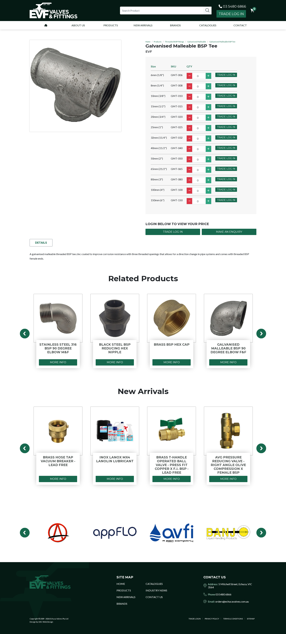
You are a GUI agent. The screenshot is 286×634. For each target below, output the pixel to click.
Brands (122, 603)
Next (261, 334)
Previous (25, 334)
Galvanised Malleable (196, 42)
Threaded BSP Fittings (174, 42)
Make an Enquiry (229, 231)
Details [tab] (41, 242)
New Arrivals (126, 597)
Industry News (156, 590)
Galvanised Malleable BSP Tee (222, 42)
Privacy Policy (212, 619)
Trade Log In (231, 14)
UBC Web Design (45, 622)
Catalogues (154, 583)
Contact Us (154, 597)
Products (158, 42)
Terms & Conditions (233, 619)
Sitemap (251, 619)
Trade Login (195, 619)
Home (147, 42)
